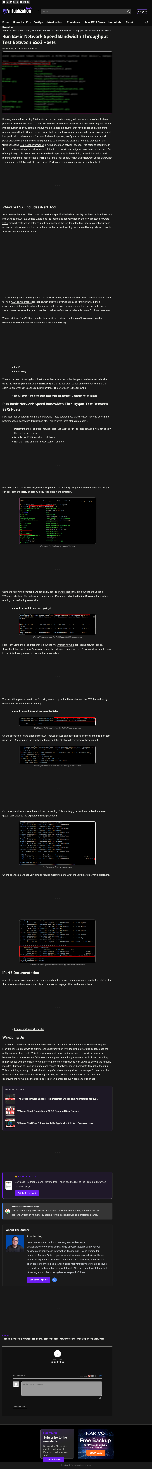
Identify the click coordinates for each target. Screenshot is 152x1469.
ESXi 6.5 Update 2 (27, 218)
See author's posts (39, 1280)
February (24, 30)
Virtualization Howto (83, 1465)
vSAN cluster (9, 310)
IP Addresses (65, 591)
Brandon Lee (34, 1236)
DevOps (38, 22)
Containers (73, 22)
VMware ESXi (81, 416)
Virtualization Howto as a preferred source (74, 1214)
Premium (8, 27)
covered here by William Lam (23, 214)
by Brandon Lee (29, 48)
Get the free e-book (27, 1193)
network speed (51, 1338)
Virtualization (54, 22)
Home (6, 30)
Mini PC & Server (95, 22)
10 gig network (75, 811)
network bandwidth (32, 1338)
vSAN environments (21, 301)
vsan (102, 1338)
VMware (5, 1336)
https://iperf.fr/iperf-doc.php (29, 1029)
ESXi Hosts (90, 1044)
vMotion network (65, 644)
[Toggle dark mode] (147, 22)
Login (99, 1376)
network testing (68, 1338)
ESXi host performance (32, 144)
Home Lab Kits (22, 22)
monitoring (16, 1338)
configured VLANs (75, 136)
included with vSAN (76, 1061)
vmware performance (87, 1338)
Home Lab (114, 22)
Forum (6, 22)
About (129, 22)
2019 (14, 30)
